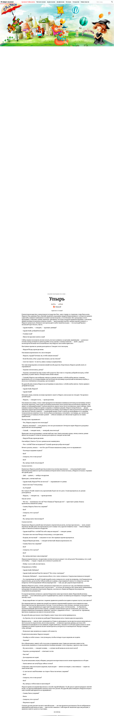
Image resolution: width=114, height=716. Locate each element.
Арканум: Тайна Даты (28, 2)
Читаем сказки (41, 2)
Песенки (68, 2)
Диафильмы (60, 2)
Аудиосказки (51, 2)
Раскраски (76, 2)
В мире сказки (7, 2)
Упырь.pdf (58, 306)
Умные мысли (85, 2)
